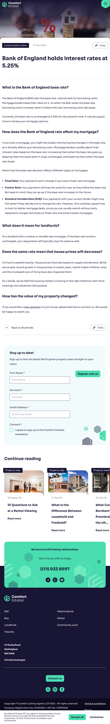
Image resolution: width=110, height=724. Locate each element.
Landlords (10, 625)
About (61, 618)
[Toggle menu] (105, 4)
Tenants (9, 631)
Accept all (77, 717)
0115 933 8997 (55, 569)
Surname (16, 390)
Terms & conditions (95, 703)
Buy (6, 618)
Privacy (88, 710)
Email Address (19, 407)
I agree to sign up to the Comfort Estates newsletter (39, 432)
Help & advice (65, 611)
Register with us (88, 373)
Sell (6, 611)
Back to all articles (22, 327)
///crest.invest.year (14, 660)
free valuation (32, 307)
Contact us (55, 678)
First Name (17, 372)
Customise (96, 717)
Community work (67, 625)
